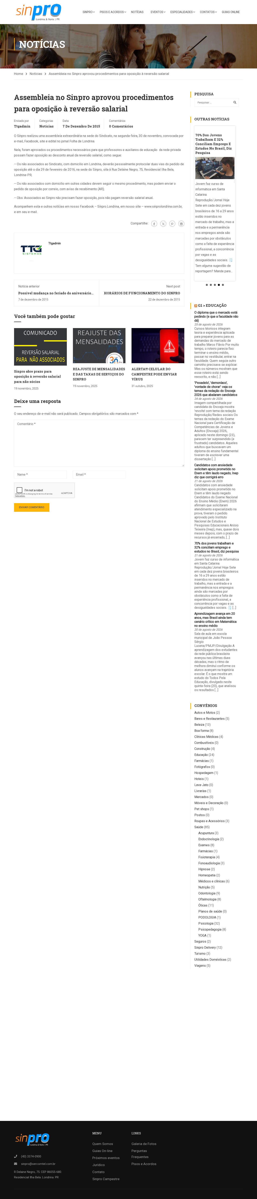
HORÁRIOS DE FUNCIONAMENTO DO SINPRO (142, 293)
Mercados (201, 797)
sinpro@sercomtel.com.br (38, 1164)
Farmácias (201, 761)
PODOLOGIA (207, 917)
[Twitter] (163, 224)
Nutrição (204, 887)
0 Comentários (121, 126)
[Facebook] (154, 224)
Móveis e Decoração (208, 803)
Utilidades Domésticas (210, 959)
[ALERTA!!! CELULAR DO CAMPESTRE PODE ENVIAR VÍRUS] (158, 345)
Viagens (200, 966)
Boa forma (201, 731)
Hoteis (199, 779)
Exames (204, 845)
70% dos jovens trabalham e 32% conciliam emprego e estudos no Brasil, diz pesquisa (216, 547)
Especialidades (181, 12)
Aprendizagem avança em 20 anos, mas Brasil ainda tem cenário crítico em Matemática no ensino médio (215, 620)
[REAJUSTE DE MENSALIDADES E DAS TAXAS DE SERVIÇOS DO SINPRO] (99, 345)
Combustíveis (204, 743)
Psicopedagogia (209, 929)
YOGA (202, 935)
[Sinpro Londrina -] (39, 12)
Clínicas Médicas (206, 737)
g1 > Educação (212, 305)
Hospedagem (203, 773)
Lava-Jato (201, 785)
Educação (201, 755)
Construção (202, 749)
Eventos (157, 12)
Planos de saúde (210, 911)
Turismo (200, 953)
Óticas (202, 905)
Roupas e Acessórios (209, 821)
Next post (173, 286)
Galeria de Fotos (144, 1144)
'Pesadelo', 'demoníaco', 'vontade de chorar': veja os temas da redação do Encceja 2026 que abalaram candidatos (215, 389)
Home (18, 74)
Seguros (200, 941)
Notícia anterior (29, 286)
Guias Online (231, 12)
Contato (98, 1172)
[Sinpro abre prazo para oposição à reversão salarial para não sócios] (40, 347)
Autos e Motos (204, 713)
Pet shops (201, 809)
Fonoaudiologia (209, 863)
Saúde (198, 827)
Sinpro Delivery (205, 947)
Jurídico (98, 1165)
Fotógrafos (202, 767)
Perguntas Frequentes (140, 1154)
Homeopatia (206, 875)
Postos (199, 815)
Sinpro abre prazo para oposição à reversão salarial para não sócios (37, 376)
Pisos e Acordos (112, 12)
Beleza (199, 725)
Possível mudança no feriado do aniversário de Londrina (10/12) (54, 295)
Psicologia (205, 923)
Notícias (137, 12)
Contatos (207, 12)
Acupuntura (206, 833)
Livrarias (200, 791)
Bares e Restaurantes (209, 719)
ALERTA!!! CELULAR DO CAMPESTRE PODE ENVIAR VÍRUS (154, 374)
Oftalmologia (207, 899)
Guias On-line (102, 1151)
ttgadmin (22, 126)
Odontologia (206, 893)
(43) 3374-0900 (31, 1156)
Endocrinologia (208, 839)
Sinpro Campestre (105, 1179)
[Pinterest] (172, 224)
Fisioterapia (206, 857)
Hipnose (204, 869)
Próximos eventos (106, 1158)
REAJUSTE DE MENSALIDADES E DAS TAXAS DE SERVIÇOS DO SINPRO (99, 374)
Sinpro (88, 12)
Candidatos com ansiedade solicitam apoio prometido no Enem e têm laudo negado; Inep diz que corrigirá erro (216, 471)
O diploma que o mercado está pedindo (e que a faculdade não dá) (216, 316)
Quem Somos (102, 1144)
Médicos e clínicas (211, 881)
